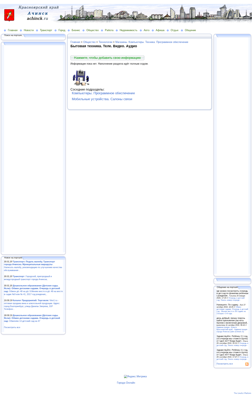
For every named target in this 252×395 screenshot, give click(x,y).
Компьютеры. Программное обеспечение (103, 93)
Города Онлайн (126, 382)
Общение (190, 30)
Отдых (175, 30)
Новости (29, 30)
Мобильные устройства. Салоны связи (102, 99)
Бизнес (76, 30)
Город (61, 30)
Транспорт (46, 30)
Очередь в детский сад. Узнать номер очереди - (231, 299)
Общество (92, 30)
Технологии (105, 42)
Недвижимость (128, 30)
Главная (13, 30)
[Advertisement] (33, 149)
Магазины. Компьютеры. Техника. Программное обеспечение (151, 42)
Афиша (160, 30)
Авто (146, 30)
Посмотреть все (12, 327)
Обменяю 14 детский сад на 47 (32, 318)
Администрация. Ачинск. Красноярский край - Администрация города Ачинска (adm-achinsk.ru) (232, 329)
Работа (109, 30)
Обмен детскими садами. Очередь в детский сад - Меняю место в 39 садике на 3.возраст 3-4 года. (232, 310)
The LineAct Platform (242, 393)
